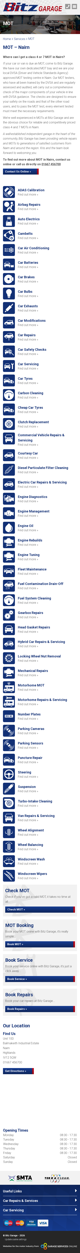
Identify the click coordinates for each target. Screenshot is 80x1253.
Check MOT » (16, 909)
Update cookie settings (16, 1239)
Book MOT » (15, 944)
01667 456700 (51, 164)
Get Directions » (15, 1071)
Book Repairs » (17, 1009)
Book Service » (17, 979)
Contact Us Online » (18, 171)
